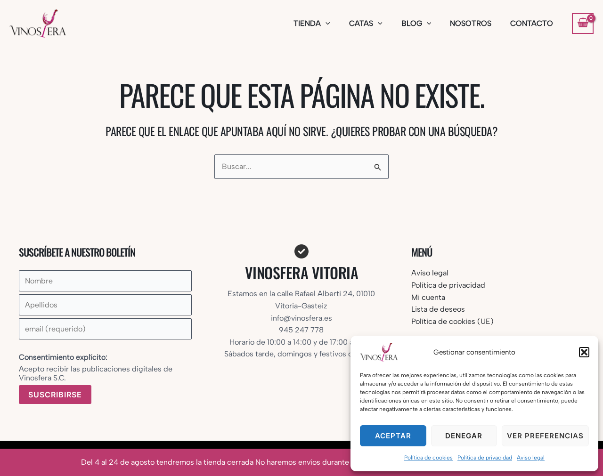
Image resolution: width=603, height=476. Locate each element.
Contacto (531, 23)
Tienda (307, 23)
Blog (411, 23)
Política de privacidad (484, 457)
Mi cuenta (428, 297)
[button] (584, 352)
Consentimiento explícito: (63, 357)
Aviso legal (531, 457)
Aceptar (393, 435)
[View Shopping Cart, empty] (583, 23)
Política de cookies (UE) (452, 321)
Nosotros (470, 23)
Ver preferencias (545, 435)
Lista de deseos (438, 309)
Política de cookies (428, 457)
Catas (361, 23)
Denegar (463, 435)
